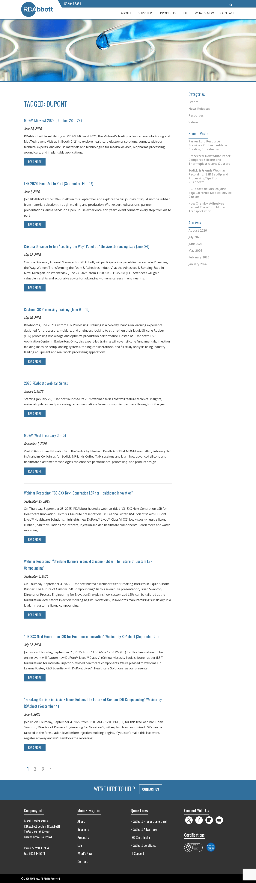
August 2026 (198, 230)
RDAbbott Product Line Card (149, 821)
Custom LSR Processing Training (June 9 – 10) (56, 309)
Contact (227, 13)
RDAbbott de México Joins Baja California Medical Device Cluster (210, 193)
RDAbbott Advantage (144, 829)
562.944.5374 (37, 853)
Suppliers (145, 13)
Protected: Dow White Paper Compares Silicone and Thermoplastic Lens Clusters (210, 160)
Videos (193, 122)
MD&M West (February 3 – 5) (45, 435)
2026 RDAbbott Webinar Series (46, 383)
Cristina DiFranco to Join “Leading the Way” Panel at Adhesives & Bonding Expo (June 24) (86, 246)
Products (168, 13)
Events (193, 102)
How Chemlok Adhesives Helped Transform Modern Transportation (208, 207)
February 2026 (199, 257)
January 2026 (198, 264)
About (126, 13)
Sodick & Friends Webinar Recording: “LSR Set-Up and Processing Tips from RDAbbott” (208, 176)
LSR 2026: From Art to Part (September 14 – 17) (58, 183)
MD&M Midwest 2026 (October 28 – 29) (53, 120)
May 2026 (195, 250)
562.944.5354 (72, 4)
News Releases (199, 109)
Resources (196, 115)
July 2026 (195, 237)
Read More (34, 162)
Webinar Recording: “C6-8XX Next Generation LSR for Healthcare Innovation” (78, 493)
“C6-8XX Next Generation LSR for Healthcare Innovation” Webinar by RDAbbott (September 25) (91, 636)
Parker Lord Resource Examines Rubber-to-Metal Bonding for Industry (208, 145)
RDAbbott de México (143, 845)
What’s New (204, 13)
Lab (185, 13)
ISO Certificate (140, 837)
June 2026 (195, 244)
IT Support (137, 853)
